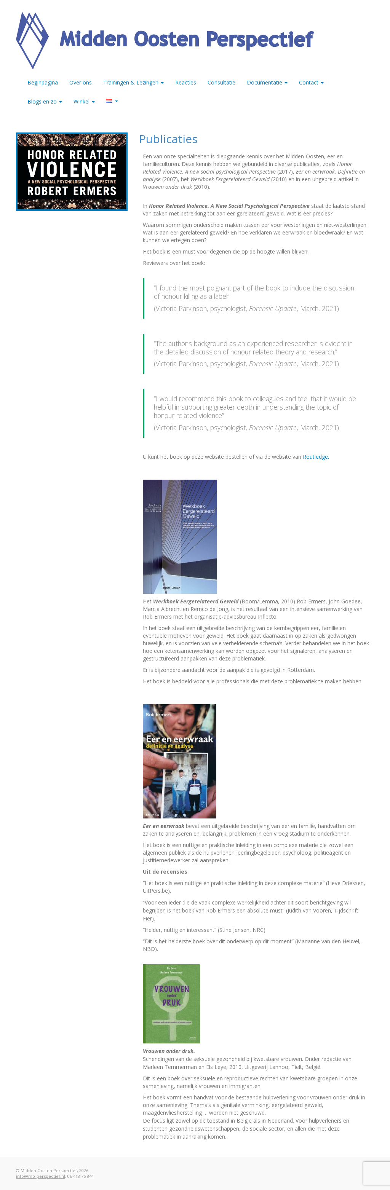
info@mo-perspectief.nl (40, 1176)
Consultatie (221, 82)
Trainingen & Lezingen (131, 82)
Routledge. (316, 456)
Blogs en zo (42, 101)
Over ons (80, 82)
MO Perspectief (112, 100)
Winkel (82, 101)
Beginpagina (42, 82)
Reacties (185, 82)
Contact (309, 82)
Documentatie (265, 82)
